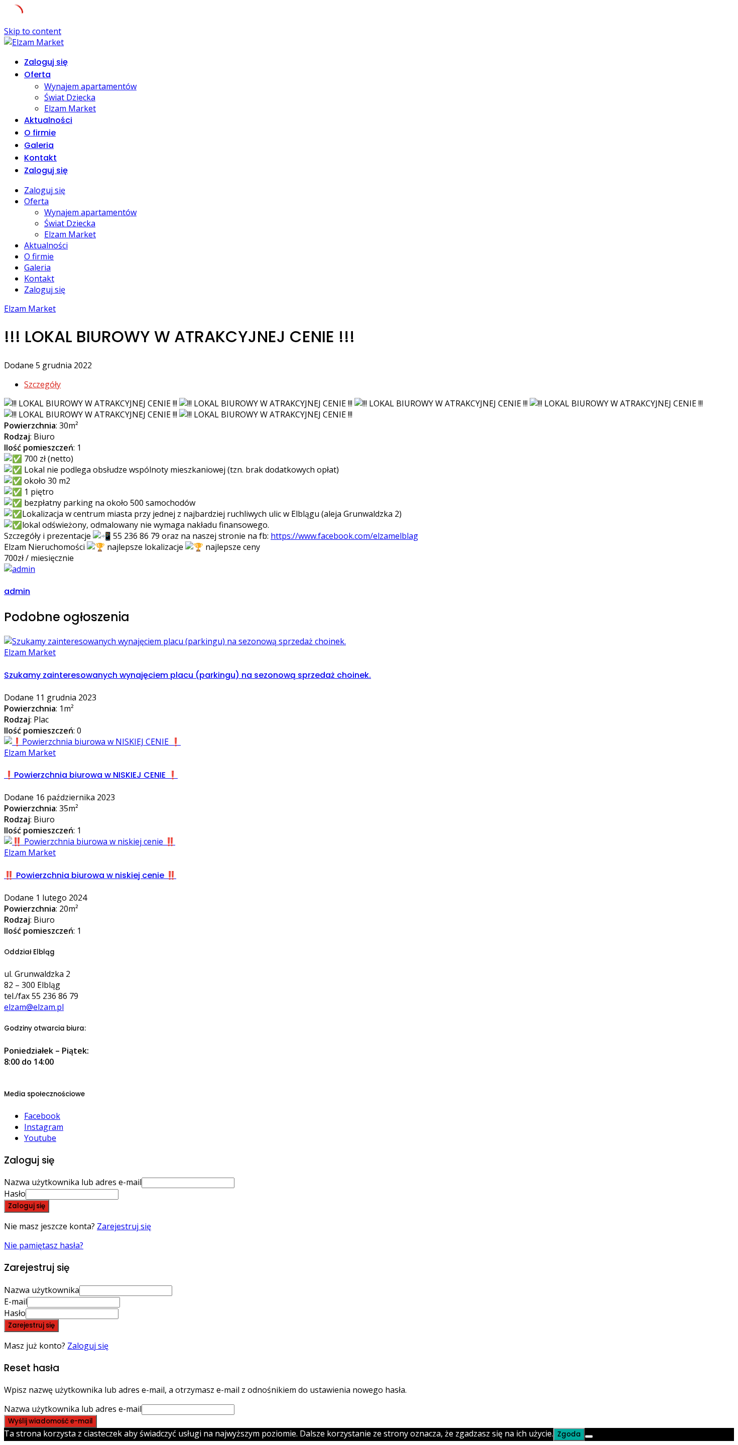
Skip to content (32, 31)
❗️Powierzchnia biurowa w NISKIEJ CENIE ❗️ (91, 775)
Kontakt (40, 158)
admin (17, 591)
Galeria (39, 145)
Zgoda (569, 1434)
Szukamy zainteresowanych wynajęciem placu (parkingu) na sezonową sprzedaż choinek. (187, 675)
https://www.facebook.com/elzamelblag (344, 535)
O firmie (40, 132)
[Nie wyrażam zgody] (589, 1436)
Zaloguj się (87, 1345)
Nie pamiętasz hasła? (43, 1245)
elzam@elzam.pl (34, 1007)
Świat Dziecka (69, 97)
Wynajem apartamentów (90, 86)
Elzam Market (70, 108)
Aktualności (48, 120)
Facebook (42, 1115)
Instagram (43, 1126)
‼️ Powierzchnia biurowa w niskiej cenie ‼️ (90, 875)
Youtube (40, 1137)
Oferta (37, 74)
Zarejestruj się (124, 1226)
